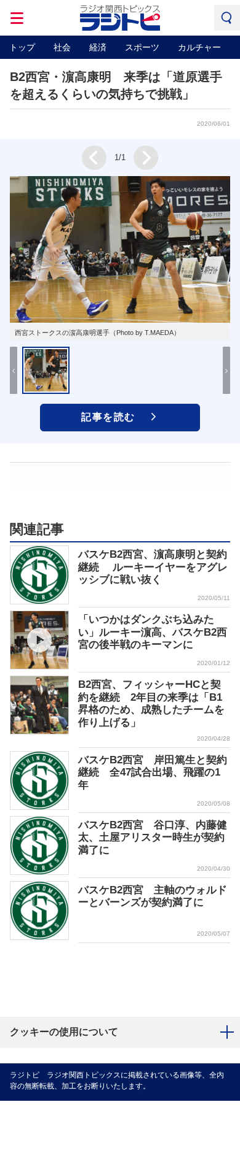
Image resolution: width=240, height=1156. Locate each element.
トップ (22, 47)
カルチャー (199, 47)
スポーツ (142, 47)
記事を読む (108, 417)
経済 (97, 47)
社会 (62, 47)
